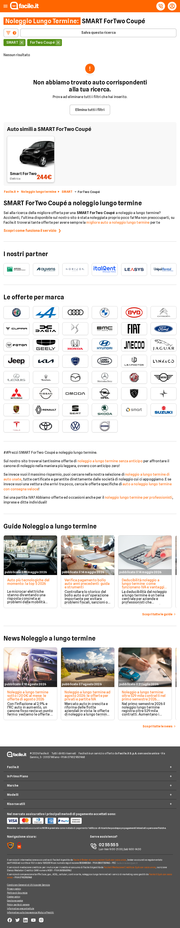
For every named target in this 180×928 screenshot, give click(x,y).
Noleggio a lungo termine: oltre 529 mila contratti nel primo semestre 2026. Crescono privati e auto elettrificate (144, 699)
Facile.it (10, 191)
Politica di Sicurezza (17, 892)
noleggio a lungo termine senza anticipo (110, 461)
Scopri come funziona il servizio (30, 230)
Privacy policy (14, 888)
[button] (5, 6)
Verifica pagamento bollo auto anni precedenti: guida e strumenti (87, 583)
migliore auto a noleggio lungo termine (117, 222)
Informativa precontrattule (20, 908)
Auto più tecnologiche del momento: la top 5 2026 (28, 582)
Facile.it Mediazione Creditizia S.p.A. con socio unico (129, 867)
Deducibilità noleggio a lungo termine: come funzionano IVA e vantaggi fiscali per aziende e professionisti (143, 587)
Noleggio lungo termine (38, 191)
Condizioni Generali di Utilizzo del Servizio (28, 884)
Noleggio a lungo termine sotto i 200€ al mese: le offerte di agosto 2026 (27, 695)
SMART (67, 191)
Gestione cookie (15, 900)
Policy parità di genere (18, 904)
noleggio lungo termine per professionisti (138, 497)
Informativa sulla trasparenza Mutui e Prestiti (30, 912)
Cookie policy (13, 896)
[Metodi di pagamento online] (48, 821)
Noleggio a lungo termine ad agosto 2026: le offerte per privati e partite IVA (87, 695)
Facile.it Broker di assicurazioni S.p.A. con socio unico (99, 859)
